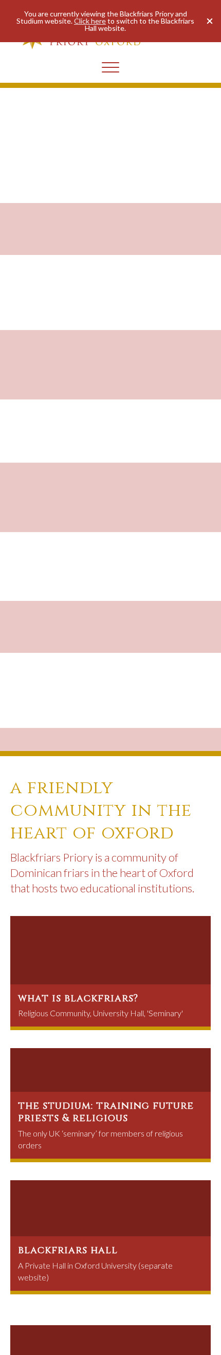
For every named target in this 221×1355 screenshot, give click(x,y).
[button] (209, 21)
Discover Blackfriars (46, 220)
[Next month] (184, 1328)
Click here (90, 20)
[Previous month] (37, 1328)
